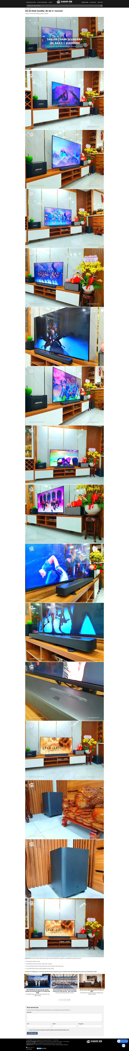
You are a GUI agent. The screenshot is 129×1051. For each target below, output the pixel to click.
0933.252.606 (124, 1041)
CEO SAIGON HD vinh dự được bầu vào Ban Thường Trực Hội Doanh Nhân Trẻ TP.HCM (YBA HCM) (37, 992)
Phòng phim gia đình (31, 2)
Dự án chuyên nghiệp (42, 2)
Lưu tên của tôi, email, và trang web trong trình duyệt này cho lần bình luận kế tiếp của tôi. (49, 1030)
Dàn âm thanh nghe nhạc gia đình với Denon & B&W (92, 992)
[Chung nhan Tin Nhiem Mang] (31, 1048)
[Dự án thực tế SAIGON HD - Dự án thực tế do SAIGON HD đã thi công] (64, 2)
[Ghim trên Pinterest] (67, 1000)
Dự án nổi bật (93, 2)
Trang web (80, 1023)
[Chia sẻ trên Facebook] (60, 1000)
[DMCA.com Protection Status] (42, 1048)
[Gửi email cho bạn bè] (64, 1000)
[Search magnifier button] (102, 6)
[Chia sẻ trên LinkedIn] (69, 1000)
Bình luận (29, 1012)
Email (54, 1023)
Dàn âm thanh (85, 2)
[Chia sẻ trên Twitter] (62, 1000)
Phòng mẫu (100, 2)
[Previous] (25, 985)
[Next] (104, 985)
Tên (28, 1023)
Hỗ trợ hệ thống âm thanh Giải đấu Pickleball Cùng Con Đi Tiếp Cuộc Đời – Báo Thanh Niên (65, 991)
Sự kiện (50, 2)
